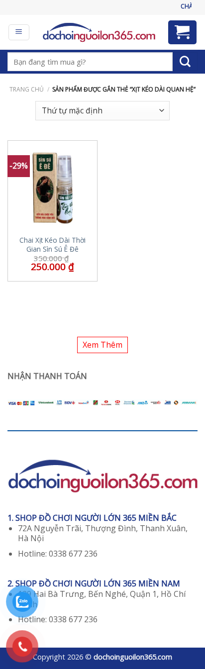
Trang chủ (26, 89)
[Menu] (19, 32)
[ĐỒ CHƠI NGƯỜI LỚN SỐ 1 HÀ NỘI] (99, 32)
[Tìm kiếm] (185, 61)
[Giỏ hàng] (182, 32)
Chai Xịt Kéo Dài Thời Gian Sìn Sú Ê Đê (52, 244)
